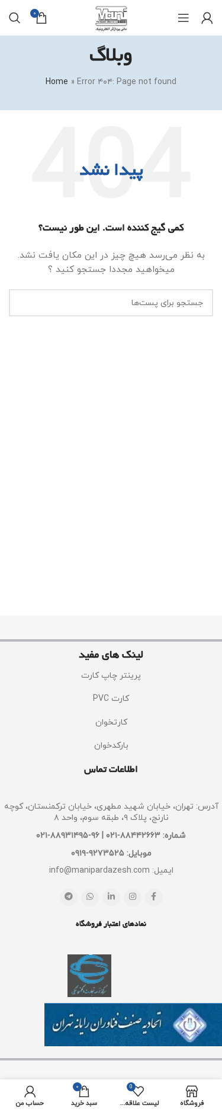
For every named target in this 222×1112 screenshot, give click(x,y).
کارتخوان (111, 722)
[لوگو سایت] (111, 17)
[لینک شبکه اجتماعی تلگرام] (69, 897)
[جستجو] (15, 18)
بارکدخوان (111, 745)
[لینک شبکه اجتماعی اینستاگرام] (132, 897)
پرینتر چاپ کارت (111, 675)
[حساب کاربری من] (207, 18)
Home (57, 82)
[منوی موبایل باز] (183, 18)
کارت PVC (111, 698)
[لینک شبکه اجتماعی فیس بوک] (154, 897)
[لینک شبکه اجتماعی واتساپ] (90, 897)
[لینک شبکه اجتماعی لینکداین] (111, 897)
